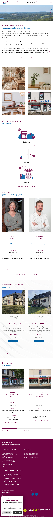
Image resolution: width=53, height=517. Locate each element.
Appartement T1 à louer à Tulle (11, 475)
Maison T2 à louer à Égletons (11, 469)
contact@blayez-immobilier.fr (9, 492)
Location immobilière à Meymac (31, 451)
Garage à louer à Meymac (8, 455)
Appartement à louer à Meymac (9, 454)
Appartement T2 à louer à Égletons (12, 471)
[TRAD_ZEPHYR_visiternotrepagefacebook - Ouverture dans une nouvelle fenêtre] (32, 489)
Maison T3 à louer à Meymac (10, 472)
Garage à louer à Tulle (7, 459)
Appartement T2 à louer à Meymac (12, 473)
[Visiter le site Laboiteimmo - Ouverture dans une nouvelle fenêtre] (26, 514)
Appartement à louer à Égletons (9, 449)
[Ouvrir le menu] (51, 2)
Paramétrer (7, 512)
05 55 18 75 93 (40, 400)
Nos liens (32, 511)
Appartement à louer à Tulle (8, 457)
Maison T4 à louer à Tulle (10, 478)
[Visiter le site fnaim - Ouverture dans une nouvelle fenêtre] (25, 505)
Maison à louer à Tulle (7, 458)
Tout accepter (17, 512)
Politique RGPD (37, 511)
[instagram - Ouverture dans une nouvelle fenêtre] (36, 489)
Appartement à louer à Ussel (8, 461)
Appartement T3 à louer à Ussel (11, 479)
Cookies (42, 511)
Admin (28, 511)
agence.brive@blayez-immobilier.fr (40, 406)
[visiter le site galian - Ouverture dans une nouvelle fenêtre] (45, 505)
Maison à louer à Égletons (8, 448)
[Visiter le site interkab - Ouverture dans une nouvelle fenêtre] (33, 505)
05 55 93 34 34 (5, 490)
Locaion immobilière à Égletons (31, 448)
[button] (7, 270)
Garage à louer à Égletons (8, 451)
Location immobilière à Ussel (31, 449)
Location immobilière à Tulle (31, 452)
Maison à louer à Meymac (8, 452)
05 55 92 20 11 (13, 400)
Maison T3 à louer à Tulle (10, 476)
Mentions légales (23, 511)
